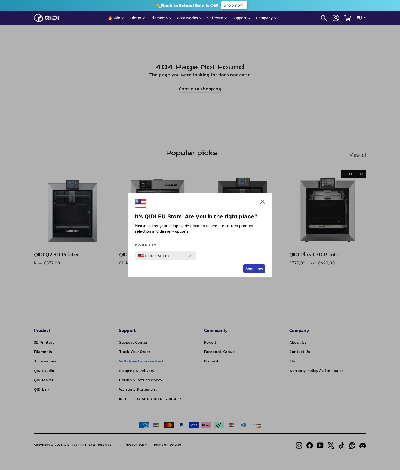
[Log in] (336, 18)
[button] (262, 203)
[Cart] (348, 18)
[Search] (324, 18)
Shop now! (234, 5)
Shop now (254, 269)
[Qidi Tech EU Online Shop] (48, 18)
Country (146, 245)
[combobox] (154, 255)
